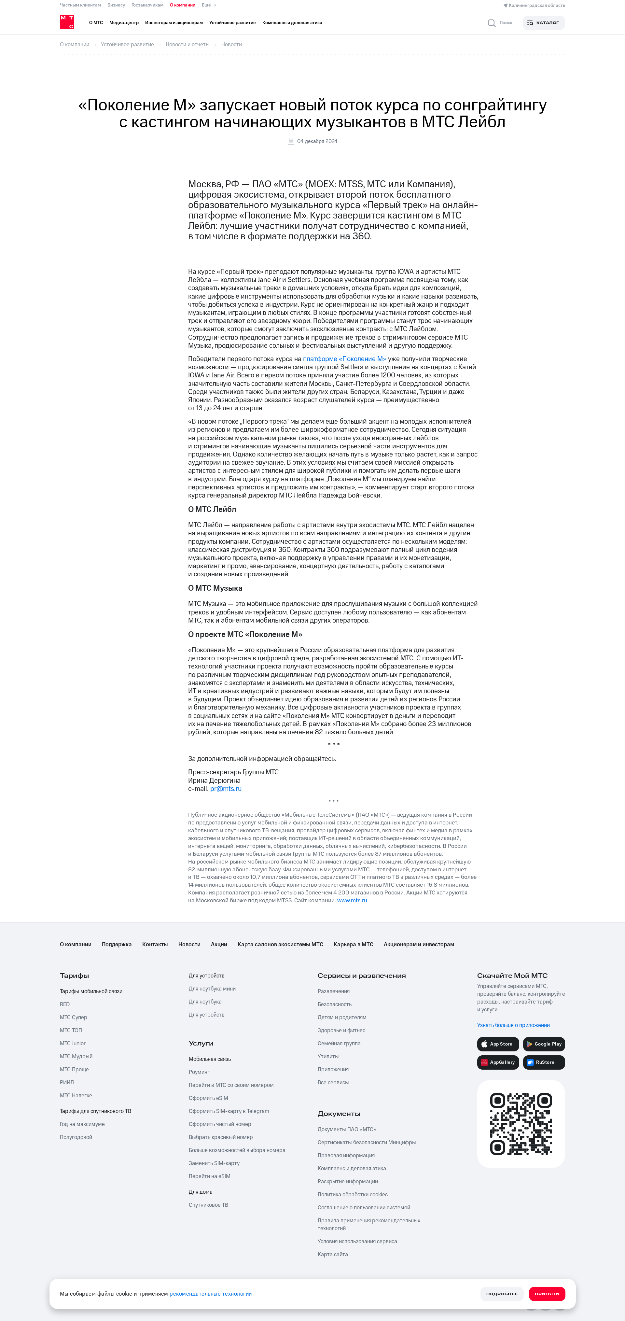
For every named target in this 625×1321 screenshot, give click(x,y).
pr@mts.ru (226, 789)
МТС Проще (74, 1070)
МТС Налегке (76, 1096)
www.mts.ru (352, 900)
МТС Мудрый (76, 1057)
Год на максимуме (82, 1124)
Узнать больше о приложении (513, 1025)
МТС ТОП (71, 1030)
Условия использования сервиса (357, 1241)
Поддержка (117, 945)
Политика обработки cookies (353, 1195)
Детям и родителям (342, 1017)
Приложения (333, 1070)
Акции (219, 945)
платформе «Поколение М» (344, 359)
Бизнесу (116, 5)
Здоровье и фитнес (341, 1030)
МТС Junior (73, 1043)
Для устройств (207, 976)
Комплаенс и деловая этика (352, 1169)
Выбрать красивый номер (221, 1137)
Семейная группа (339, 1043)
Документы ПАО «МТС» (347, 1129)
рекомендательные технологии (211, 1294)
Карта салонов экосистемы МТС (280, 945)
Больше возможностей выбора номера (237, 1150)
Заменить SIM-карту (214, 1163)
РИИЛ (67, 1083)
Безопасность (335, 1004)
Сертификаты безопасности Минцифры (367, 1142)
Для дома (201, 1192)
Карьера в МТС (353, 945)
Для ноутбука (205, 1002)
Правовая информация (346, 1155)
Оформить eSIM (208, 1098)
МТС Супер (73, 1017)
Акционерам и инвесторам (419, 945)
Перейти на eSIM (209, 1176)
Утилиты (328, 1057)
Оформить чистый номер (220, 1124)
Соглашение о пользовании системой (364, 1208)
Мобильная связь (210, 1059)
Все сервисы (333, 1083)
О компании (182, 5)
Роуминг (199, 1072)
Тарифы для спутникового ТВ (95, 1111)
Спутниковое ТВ (208, 1205)
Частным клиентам (80, 5)
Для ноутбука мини (212, 989)
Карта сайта (333, 1254)
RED (65, 1004)
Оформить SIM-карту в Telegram (229, 1111)
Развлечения (334, 991)
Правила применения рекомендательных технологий (369, 1224)
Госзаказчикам (147, 5)
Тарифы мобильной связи (91, 991)
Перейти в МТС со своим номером (231, 1085)
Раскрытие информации (348, 1182)
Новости (189, 945)
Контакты (155, 945)
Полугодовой (76, 1137)
